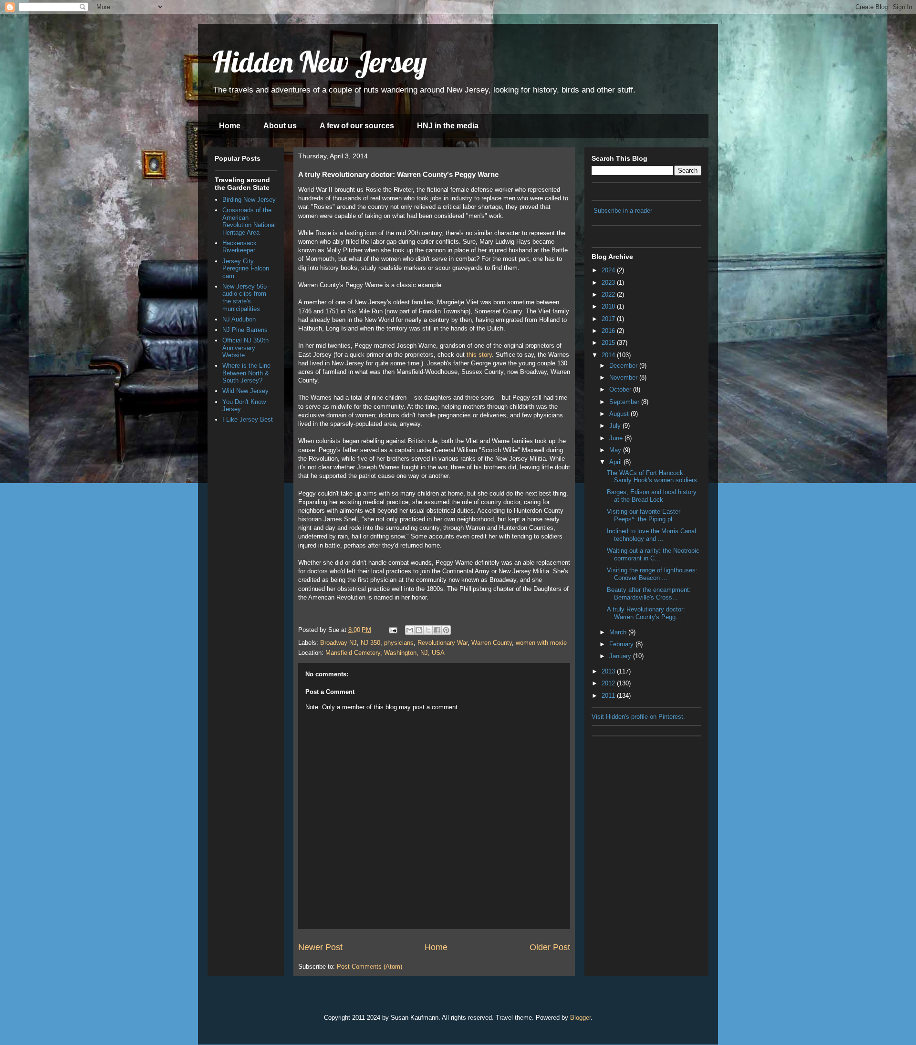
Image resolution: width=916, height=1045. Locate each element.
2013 (609, 671)
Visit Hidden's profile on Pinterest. (638, 716)
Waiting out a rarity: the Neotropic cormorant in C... (653, 554)
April (616, 462)
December (624, 365)
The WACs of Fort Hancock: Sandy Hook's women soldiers (652, 476)
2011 (609, 695)
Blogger (580, 1017)
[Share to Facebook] (437, 630)
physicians (399, 642)
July (616, 425)
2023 (609, 282)
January (621, 656)
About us (280, 126)
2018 (609, 306)
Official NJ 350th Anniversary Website (245, 348)
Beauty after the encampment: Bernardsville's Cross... (649, 593)
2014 (609, 355)
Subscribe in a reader (622, 210)
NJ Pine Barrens (245, 329)
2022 (609, 294)
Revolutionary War (442, 642)
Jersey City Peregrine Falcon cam (245, 268)
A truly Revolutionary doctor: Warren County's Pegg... (646, 613)
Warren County (491, 642)
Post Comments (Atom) (369, 966)
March (618, 632)
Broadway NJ (338, 642)
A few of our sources (357, 126)
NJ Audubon (239, 319)
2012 (609, 683)
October (621, 389)
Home (229, 126)
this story (479, 354)
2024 (609, 270)
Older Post (550, 947)
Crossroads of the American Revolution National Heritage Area (249, 221)
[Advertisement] (639, 789)
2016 (609, 330)
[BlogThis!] (419, 630)
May (616, 450)
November (624, 377)
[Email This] (410, 630)
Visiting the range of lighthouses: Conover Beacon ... (652, 574)
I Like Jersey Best (247, 419)
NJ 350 (370, 642)
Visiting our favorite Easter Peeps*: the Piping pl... (643, 515)
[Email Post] (392, 629)
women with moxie (541, 642)
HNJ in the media (448, 126)
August (620, 413)
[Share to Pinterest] (446, 630)
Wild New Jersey (245, 390)
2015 (609, 342)
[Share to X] (428, 630)
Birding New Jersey (249, 199)
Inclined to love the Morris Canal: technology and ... (652, 535)
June (617, 438)
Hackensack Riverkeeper (239, 246)
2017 (609, 318)
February (622, 644)
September (625, 401)
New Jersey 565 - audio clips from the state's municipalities (246, 297)
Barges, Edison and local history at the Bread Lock (652, 495)
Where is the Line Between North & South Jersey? (246, 373)
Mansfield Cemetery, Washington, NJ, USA (385, 652)
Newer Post (320, 947)
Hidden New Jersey (319, 62)
